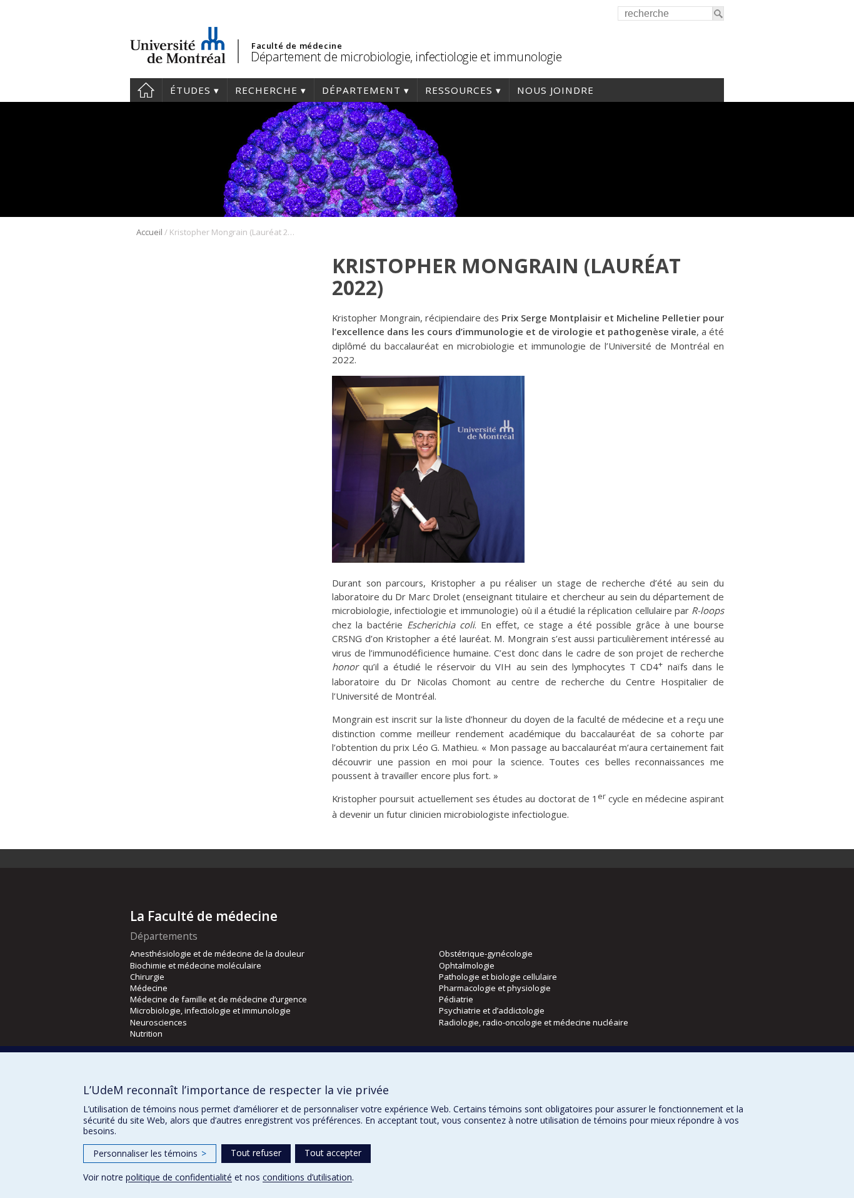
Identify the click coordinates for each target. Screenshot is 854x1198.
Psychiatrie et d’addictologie (492, 1010)
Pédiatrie (456, 999)
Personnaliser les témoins (149, 1153)
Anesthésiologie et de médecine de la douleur (217, 953)
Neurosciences (158, 1022)
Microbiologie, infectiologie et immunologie (210, 1010)
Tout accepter (332, 1153)
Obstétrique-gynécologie (486, 953)
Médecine (149, 988)
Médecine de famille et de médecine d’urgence (218, 999)
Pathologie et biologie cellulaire (498, 976)
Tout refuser (256, 1153)
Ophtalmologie (467, 965)
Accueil (146, 90)
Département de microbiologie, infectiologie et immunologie (406, 56)
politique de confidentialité (179, 1177)
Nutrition (146, 1033)
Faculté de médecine (296, 45)
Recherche (266, 90)
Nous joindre (555, 90)
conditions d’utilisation (307, 1177)
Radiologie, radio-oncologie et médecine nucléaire (533, 1022)
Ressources (459, 90)
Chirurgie (147, 976)
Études (190, 90)
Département (361, 90)
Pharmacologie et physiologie (495, 988)
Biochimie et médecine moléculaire (195, 965)
